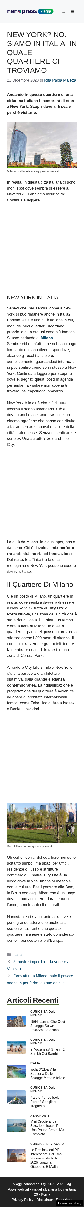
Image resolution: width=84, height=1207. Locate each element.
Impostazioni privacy (69, 1203)
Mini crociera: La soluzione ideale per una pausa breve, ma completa (47, 1127)
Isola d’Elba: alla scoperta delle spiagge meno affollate (47, 1073)
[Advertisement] (42, 251)
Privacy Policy (23, 1200)
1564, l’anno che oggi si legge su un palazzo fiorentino (47, 1026)
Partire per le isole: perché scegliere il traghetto (45, 1101)
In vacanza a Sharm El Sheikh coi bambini (47, 1051)
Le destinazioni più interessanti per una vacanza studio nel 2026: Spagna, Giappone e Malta (46, 1158)
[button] (63, 12)
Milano (47, 338)
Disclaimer (45, 1200)
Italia (17, 954)
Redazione (64, 1200)
